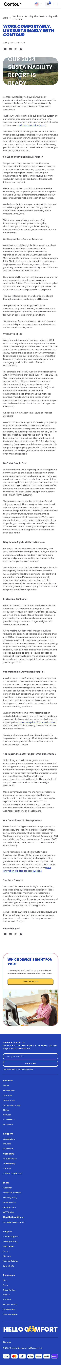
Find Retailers (9, 1309)
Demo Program (10, 1314)
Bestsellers (8, 1124)
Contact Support (10, 1236)
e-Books (7, 1299)
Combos (7, 1114)
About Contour (10, 1158)
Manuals (7, 1256)
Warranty (7, 1187)
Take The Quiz (30, 981)
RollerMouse (9, 1090)
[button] (38, 4)
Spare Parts (8, 1266)
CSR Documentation (12, 1173)
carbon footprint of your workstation (36, 722)
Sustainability (9, 1163)
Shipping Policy (10, 1197)
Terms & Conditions (12, 1192)
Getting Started (10, 1241)
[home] (12, 4)
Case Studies (9, 1290)
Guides (6, 1294)
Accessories (9, 1119)
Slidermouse (9, 1100)
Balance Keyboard (11, 1105)
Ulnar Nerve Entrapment (14, 1222)
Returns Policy (9, 1207)
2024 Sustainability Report (32, 125)
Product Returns (10, 1261)
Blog (5, 1280)
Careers (7, 1168)
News (5, 1285)
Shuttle (6, 1110)
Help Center (8, 1246)
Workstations (9, 1139)
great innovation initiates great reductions (27, 869)
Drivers (6, 1251)
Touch (6, 1085)
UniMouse (7, 1095)
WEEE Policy (8, 1212)
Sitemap (7, 1342)
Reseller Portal (9, 1304)
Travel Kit (7, 1143)
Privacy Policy (9, 1202)
